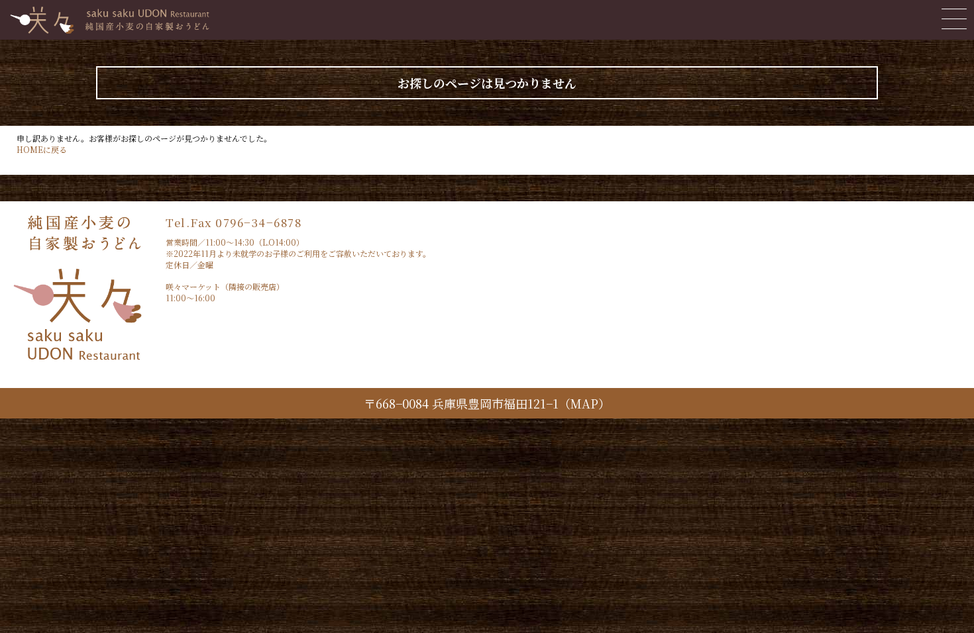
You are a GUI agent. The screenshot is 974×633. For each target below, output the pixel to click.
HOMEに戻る (42, 149)
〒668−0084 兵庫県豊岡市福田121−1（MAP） (487, 403)
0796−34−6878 (258, 222)
